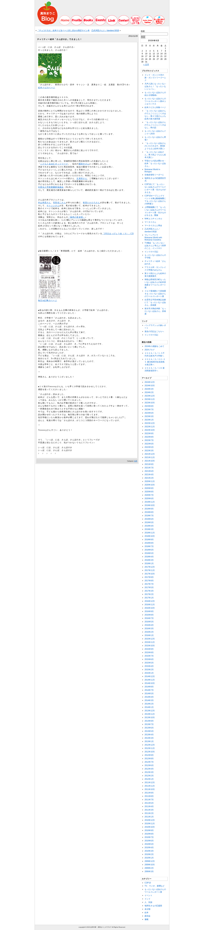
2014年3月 (149, 700)
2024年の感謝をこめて (154, 346)
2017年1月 (149, 598)
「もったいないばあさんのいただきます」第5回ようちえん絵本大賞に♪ (155, 146)
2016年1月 (149, 635)
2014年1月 (149, 707)
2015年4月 (149, 666)
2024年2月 (149, 392)
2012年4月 (149, 769)
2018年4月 (149, 557)
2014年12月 (150, 676)
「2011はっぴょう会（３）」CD (118, 233)
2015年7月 (149, 656)
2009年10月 (150, 864)
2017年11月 (150, 570)
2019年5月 (149, 522)
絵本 (135, 461)
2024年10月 (150, 385)
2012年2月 (149, 776)
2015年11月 (150, 642)
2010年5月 (149, 844)
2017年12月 (150, 567)
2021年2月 (149, 478)
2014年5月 (149, 693)
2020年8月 (149, 492)
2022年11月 (150, 426)
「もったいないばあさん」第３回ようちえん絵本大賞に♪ (155, 154)
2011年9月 (149, 793)
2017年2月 (149, 594)
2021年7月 (149, 468)
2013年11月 (150, 714)
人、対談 (148, 902)
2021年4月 (149, 474)
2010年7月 (149, 837)
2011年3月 (149, 810)
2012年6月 (149, 765)
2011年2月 (149, 813)
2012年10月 (150, 752)
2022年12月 (150, 423)
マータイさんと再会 (153, 225)
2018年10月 (150, 536)
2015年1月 (149, 673)
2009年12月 (150, 861)
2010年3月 (149, 851)
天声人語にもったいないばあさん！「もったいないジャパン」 (155, 86)
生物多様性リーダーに (154, 175)
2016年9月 (149, 611)
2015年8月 (149, 652)
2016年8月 (149, 615)
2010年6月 (149, 841)
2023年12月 (150, 396)
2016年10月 (150, 608)
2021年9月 (149, 464)
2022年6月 (149, 444)
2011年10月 (150, 789)
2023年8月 (149, 406)
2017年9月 (149, 577)
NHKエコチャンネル (153, 219)
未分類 (147, 909)
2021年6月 (149, 471)
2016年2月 (149, 632)
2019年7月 (149, 515)
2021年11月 (150, 457)
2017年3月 (149, 591)
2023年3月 (149, 416)
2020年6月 (149, 498)
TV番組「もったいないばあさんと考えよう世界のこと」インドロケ (155, 245)
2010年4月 (149, 847)
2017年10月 (150, 574)
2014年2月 (149, 704)
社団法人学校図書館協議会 (51, 187)
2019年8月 (149, 512)
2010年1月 (149, 858)
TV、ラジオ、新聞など (155, 886)
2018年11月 (150, 533)
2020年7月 (149, 495)
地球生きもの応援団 (153, 906)
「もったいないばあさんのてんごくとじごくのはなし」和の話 (155, 125)
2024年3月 (149, 389)
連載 (146, 919)
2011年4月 (149, 806)
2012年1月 (149, 779)
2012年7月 (149, 762)
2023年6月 (149, 413)
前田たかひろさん (91, 202)
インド (147, 899)
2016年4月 (149, 625)
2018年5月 (149, 553)
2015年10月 (150, 645)
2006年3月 (149, 871)
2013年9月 (149, 721)
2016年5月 (149, 622)
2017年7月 (149, 584)
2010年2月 (149, 854)
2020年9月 (149, 488)
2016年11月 (150, 604)
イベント (148, 895)
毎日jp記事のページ (47, 300)
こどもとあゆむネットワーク (54, 164)
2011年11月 (150, 786)
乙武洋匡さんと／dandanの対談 (105, 30)
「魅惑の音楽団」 (76, 217)
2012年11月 (150, 748)
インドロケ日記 (151, 252)
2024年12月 (150, 382)
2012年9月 (149, 755)
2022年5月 (149, 447)
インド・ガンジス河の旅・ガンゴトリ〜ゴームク (155, 77)
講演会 (147, 916)
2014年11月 (150, 680)
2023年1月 (149, 420)
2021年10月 (150, 461)
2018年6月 (149, 550)
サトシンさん (53, 205)
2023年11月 (150, 399)
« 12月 (146, 64)
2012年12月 (150, 745)
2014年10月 (150, 683)
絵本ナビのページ (46, 87)
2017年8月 (149, 580)
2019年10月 (150, 505)
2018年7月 (149, 546)
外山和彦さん (44, 202)
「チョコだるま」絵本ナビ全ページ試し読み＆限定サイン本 (63, 30)
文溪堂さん (81, 178)
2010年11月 (150, 823)
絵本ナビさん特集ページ (155, 107)
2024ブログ (150, 350)
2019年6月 (149, 519)
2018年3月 (149, 560)
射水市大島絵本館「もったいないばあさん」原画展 (155, 311)
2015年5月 (149, 663)
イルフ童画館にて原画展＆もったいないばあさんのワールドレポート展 (155, 293)
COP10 (148, 883)
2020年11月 (150, 481)
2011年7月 (149, 799)
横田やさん (84, 164)
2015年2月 (149, 669)
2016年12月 (150, 601)
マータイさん (150, 222)
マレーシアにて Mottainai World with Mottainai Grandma (153, 237)
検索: (143, 31)
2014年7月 (149, 690)
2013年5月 (149, 731)
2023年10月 (150, 403)
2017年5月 (149, 587)
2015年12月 (150, 639)
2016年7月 (149, 618)
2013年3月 (149, 738)
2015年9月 (149, 649)
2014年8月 (149, 687)
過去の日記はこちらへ (154, 331)
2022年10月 (150, 430)
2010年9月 (149, 830)
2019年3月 (149, 529)
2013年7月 (149, 724)
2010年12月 (150, 820)
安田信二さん (59, 202)
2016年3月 (149, 628)
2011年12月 (150, 782)
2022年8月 (149, 437)
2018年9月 (149, 539)
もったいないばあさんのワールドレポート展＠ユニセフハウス (155, 101)
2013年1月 (149, 741)
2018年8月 (149, 543)
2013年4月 (149, 734)
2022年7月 (149, 440)
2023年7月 (149, 409)
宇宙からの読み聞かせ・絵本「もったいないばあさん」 (155, 163)
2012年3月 (149, 772)
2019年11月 (150, 502)
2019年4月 (149, 526)
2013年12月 (150, 711)
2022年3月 (149, 450)
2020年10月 (150, 485)
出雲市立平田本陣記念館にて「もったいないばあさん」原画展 (155, 302)
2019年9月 (149, 509)
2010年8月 (149, 834)
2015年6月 (149, 659)
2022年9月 (149, 433)
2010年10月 (150, 827)
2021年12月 (150, 454)
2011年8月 (149, 796)
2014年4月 (149, 697)
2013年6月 (149, 728)
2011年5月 (149, 803)
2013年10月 (150, 717)
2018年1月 (149, 563)
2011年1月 (149, 817)
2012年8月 (149, 758)
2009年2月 (149, 868)
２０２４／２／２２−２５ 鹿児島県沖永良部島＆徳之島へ (155, 362)
